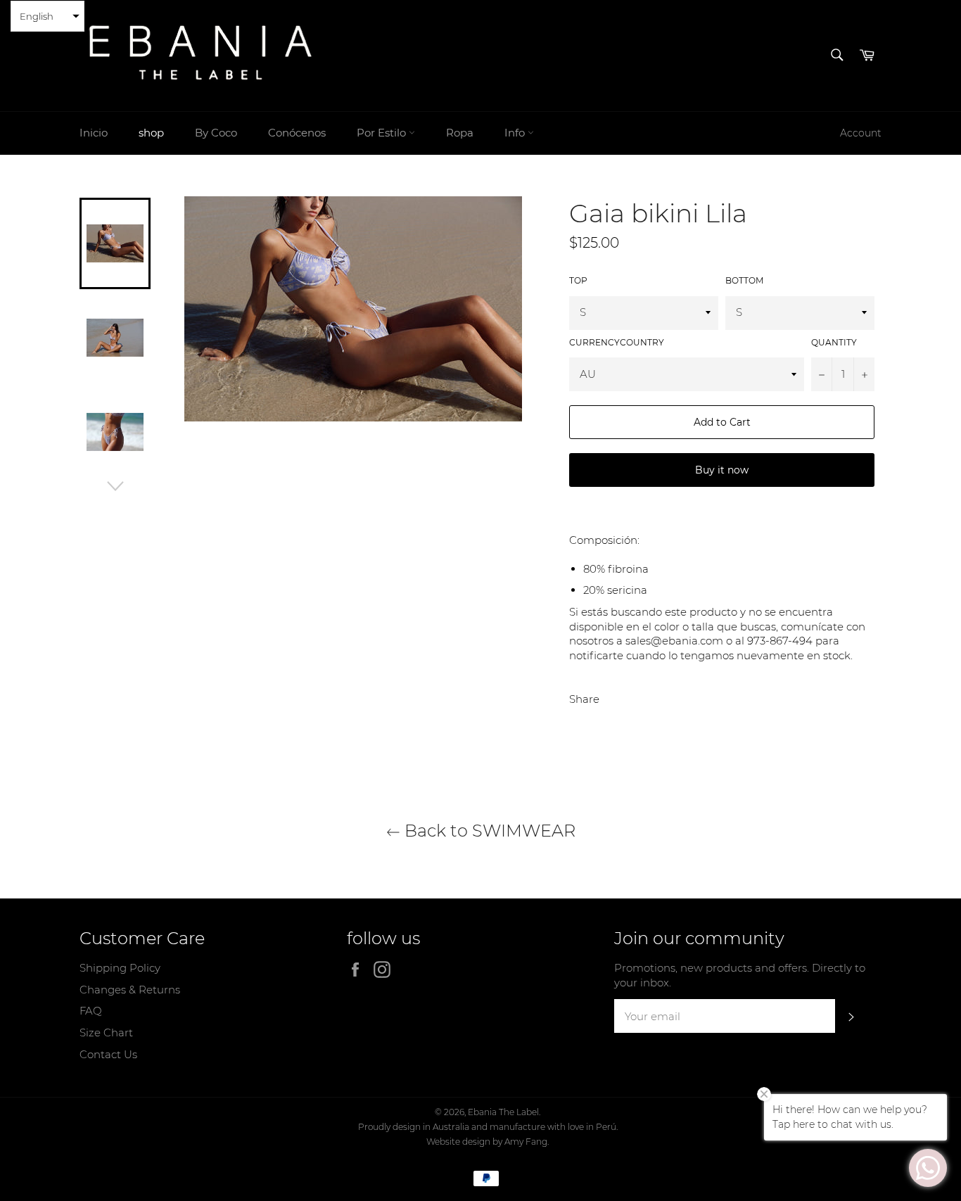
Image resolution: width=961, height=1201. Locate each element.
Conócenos (297, 132)
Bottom (744, 280)
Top (578, 280)
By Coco (216, 132)
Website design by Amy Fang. (487, 1141)
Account (861, 133)
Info (516, 132)
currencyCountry (616, 342)
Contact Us (108, 1054)
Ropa (459, 132)
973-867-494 (780, 640)
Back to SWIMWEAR (487, 830)
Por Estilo (383, 132)
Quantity (834, 342)
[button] (47, 16)
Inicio (93, 132)
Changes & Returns (129, 989)
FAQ (90, 1010)
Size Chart (106, 1032)
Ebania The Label (503, 1112)
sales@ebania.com (674, 640)
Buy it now (722, 470)
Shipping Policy (119, 967)
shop (151, 132)
